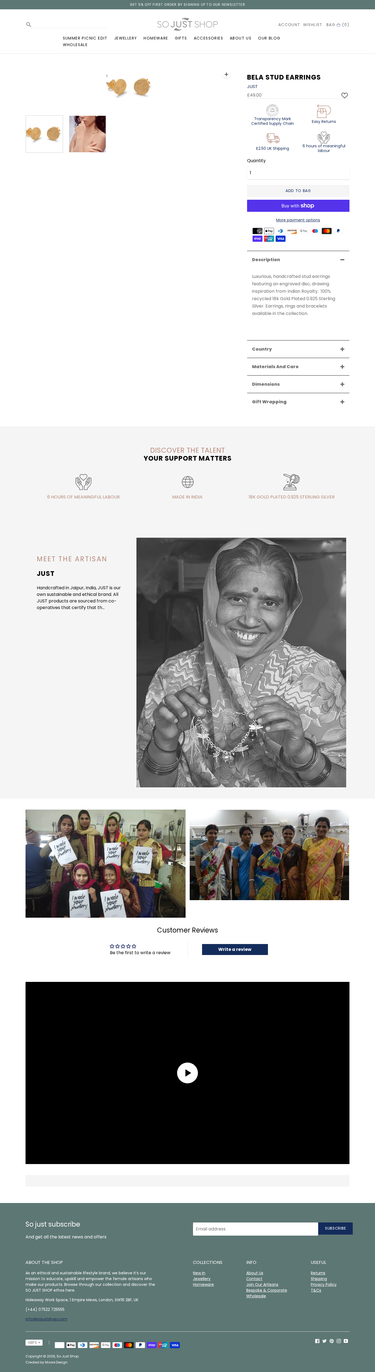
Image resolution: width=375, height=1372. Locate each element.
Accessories (208, 38)
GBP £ (32, 1342)
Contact (254, 1278)
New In (199, 1273)
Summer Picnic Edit (85, 38)
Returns (318, 1273)
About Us (240, 38)
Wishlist (313, 24)
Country (262, 349)
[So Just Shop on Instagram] (339, 1340)
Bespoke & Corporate (266, 1290)
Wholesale (75, 44)
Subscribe (335, 1228)
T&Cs (316, 1290)
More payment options (298, 220)
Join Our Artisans (262, 1284)
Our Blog (269, 38)
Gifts (181, 38)
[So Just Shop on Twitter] (324, 1340)
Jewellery (125, 38)
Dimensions (266, 384)
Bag (337, 24)
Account (289, 24)
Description (266, 260)
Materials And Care (275, 367)
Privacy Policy (324, 1284)
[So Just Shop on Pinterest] (331, 1340)
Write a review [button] (234, 949)
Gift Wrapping (269, 402)
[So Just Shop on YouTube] (346, 1340)
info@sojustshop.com (46, 1319)
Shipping (319, 1278)
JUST (252, 86)
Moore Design (56, 1362)
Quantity (256, 160)
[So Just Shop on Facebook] (317, 1340)
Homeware (156, 38)
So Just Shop (68, 1356)
